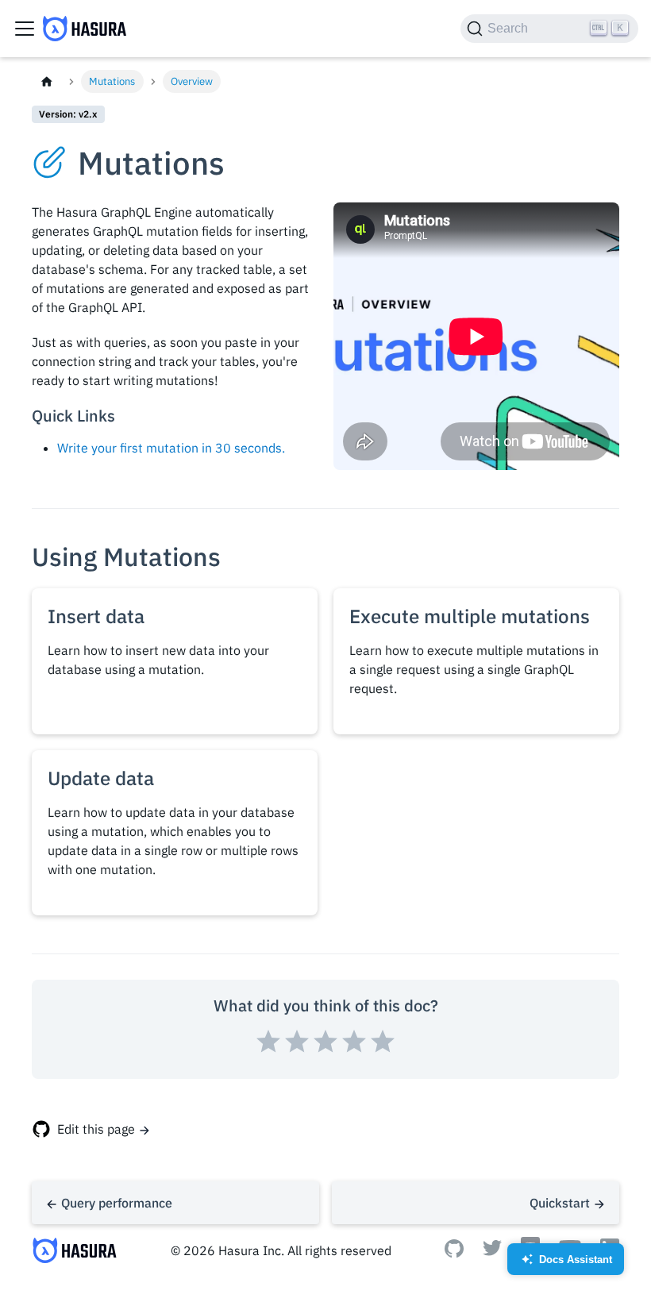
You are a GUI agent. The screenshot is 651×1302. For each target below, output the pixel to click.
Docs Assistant (566, 1264)
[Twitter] (492, 1251)
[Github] (454, 1253)
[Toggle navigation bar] (25, 28)
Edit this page (96, 1129)
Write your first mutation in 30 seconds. (171, 448)
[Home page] (47, 81)
